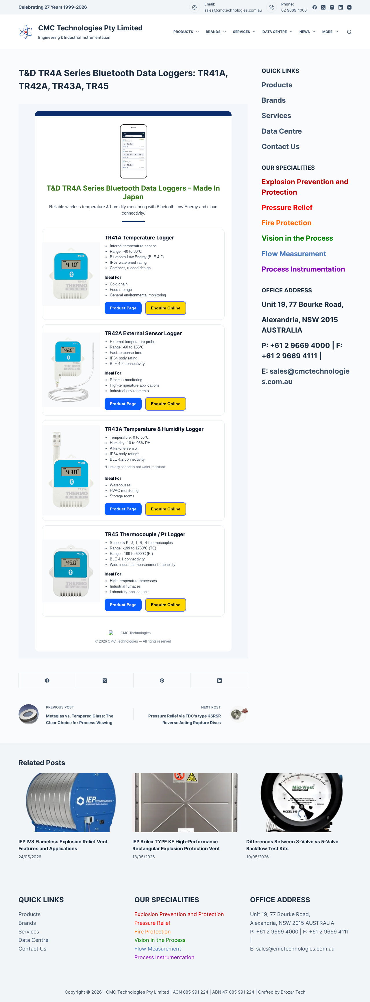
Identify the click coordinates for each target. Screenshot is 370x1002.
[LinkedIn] (340, 7)
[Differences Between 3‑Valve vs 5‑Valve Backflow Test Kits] (299, 802)
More (327, 31)
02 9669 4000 (294, 10)
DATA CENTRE (274, 31)
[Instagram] (332, 7)
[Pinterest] (162, 680)
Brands (274, 100)
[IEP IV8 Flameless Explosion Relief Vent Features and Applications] (71, 802)
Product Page (123, 308)
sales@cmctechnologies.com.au (233, 10)
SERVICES (241, 31)
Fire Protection (287, 223)
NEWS (304, 31)
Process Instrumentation (303, 269)
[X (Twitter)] (323, 7)
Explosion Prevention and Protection (179, 914)
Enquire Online (165, 308)
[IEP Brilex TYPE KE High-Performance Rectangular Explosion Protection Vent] (185, 802)
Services (276, 115)
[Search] (349, 32)
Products (277, 85)
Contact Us (280, 146)
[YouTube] (349, 7)
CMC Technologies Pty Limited (90, 28)
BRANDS (213, 31)
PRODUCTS (183, 31)
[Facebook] (314, 7)
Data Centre (282, 131)
